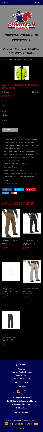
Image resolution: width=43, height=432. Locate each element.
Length (4, 111)
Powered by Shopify (29, 420)
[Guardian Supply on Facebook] (18, 392)
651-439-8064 (21, 412)
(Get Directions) (21, 408)
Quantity (4, 120)
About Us (21, 369)
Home (3, 59)
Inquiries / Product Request (21, 372)
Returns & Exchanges (21, 378)
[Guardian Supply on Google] (24, 392)
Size (3, 102)
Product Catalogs (21, 375)
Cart (39, 2)
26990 (6, 183)
